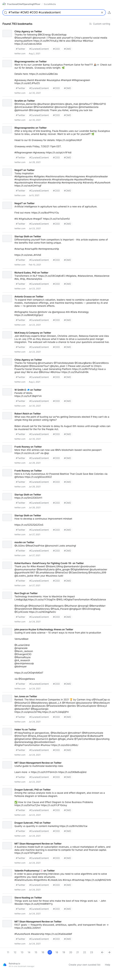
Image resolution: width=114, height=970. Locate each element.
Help (107, 964)
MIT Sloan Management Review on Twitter (23, 760)
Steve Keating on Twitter (13, 895)
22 (84, 952)
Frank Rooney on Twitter (13, 444)
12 (15, 952)
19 (63, 952)
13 (22, 952)
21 (77, 952)
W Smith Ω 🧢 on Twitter (13, 387)
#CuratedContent (39, 48)
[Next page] (109, 952)
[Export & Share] (109, 12)
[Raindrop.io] (5, 964)
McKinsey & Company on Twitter (18, 330)
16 (43, 952)
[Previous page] (102, 952)
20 (70, 952)
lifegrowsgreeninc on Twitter (16, 59)
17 (50, 952)
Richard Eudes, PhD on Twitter (17, 270)
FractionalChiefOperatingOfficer (23, 4)
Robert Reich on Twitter (13, 411)
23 (91, 952)
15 (36, 952)
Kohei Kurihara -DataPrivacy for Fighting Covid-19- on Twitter (34, 560)
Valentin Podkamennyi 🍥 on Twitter (20, 868)
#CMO (67, 48)
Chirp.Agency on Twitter (13, 29)
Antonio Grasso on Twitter (14, 294)
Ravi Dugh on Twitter (11, 590)
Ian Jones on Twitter (11, 693)
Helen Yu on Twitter (11, 727)
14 (29, 952)
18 (56, 952)
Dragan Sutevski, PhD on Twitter (18, 787)
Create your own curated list (84, 964)
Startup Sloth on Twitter (13, 234)
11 (8, 952)
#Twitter (20, 48)
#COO (56, 48)
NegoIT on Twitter (10, 167)
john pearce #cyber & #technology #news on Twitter (29, 627)
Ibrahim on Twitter (10, 98)
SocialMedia (50, 4)
